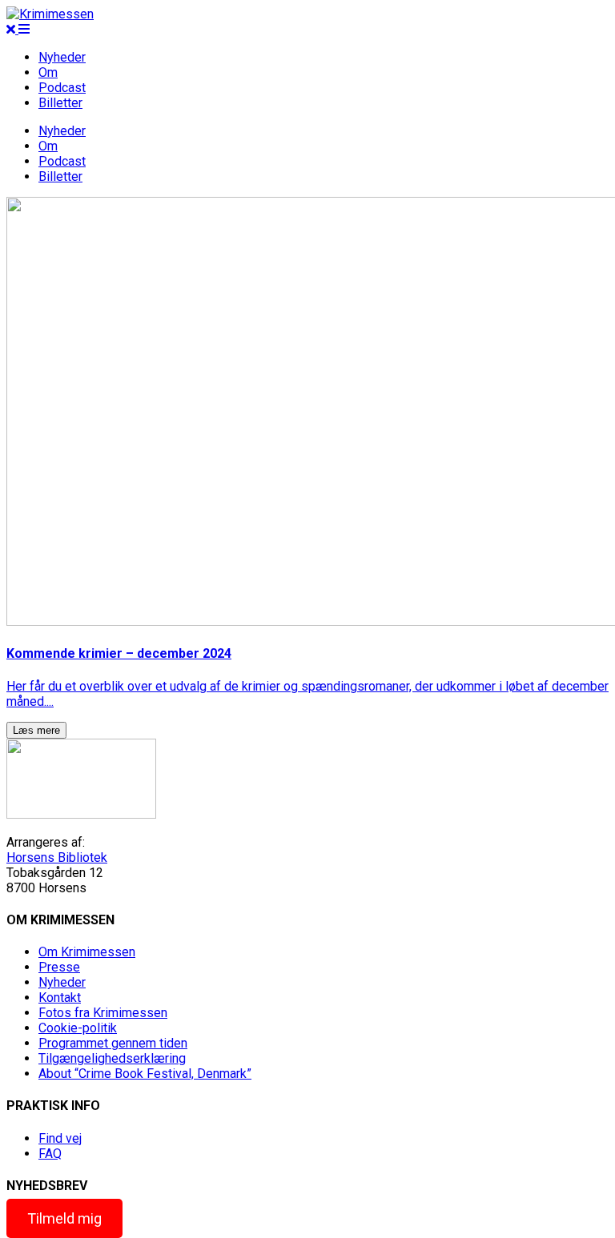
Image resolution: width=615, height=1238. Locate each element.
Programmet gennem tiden (112, 1043)
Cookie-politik (77, 1028)
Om (48, 72)
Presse (59, 967)
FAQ (50, 1153)
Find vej (60, 1138)
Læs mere (36, 730)
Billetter (60, 102)
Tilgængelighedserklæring (112, 1058)
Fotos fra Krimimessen (102, 1012)
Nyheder (62, 57)
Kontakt (59, 997)
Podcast (62, 87)
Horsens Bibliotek (56, 857)
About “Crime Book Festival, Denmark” (144, 1073)
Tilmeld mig (64, 1218)
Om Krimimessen (86, 952)
